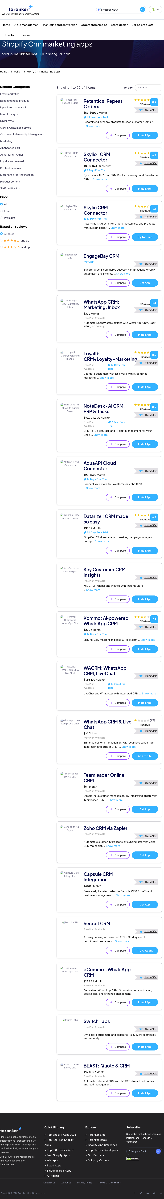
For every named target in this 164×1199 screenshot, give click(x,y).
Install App (145, 135)
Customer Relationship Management (22, 134)
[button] (155, 9)
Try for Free (144, 237)
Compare (120, 135)
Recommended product (14, 100)
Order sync (7, 121)
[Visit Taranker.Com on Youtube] (154, 1192)
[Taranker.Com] (21, 7)
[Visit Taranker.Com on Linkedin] (147, 1192)
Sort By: (128, 87)
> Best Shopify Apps (57, 1155)
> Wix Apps (51, 1160)
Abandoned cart (10, 147)
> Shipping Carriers (97, 1160)
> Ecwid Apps (52, 1165)
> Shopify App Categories (101, 1145)
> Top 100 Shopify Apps (59, 1150)
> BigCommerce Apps (57, 1170)
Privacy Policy (84, 1182)
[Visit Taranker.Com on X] (140, 1192)
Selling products (142, 24)
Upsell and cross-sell (17, 35)
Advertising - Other (11, 154)
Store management (27, 24)
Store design (119, 24)
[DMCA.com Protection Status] (132, 1158)
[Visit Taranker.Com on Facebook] (134, 1192)
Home (6, 24)
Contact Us (49, 1182)
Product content (10, 181)
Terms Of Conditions (109, 1182)
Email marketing (9, 94)
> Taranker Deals (96, 1139)
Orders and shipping (94, 24)
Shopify (15, 71)
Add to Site (145, 756)
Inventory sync (9, 114)
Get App (145, 283)
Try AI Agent (145, 950)
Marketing (6, 141)
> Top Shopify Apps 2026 (60, 1134)
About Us (66, 1182)
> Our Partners (94, 1155)
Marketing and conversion (60, 24)
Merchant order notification (17, 174)
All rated (9, 233)
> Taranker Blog (95, 1134)
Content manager (10, 168)
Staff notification (10, 188)
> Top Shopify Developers (101, 1150)
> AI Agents (51, 1175)
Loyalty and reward (12, 161)
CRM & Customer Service (15, 127)
